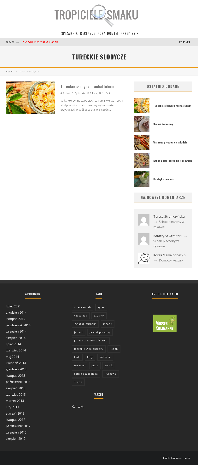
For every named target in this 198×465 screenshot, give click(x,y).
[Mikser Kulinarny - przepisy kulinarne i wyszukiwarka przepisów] (165, 331)
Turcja (78, 382)
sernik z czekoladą (86, 373)
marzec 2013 (15, 401)
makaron (105, 357)
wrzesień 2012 (16, 432)
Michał (66, 93)
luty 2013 (12, 407)
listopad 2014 (15, 319)
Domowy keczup (171, 260)
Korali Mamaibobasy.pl (169, 255)
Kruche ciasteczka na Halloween (172, 161)
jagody (107, 324)
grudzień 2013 (16, 369)
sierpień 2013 (15, 388)
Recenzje (87, 33)
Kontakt (77, 406)
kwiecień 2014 (16, 363)
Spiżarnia (69, 33)
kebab (114, 348)
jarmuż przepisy (100, 332)
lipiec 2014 (13, 344)
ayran (101, 307)
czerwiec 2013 (16, 394)
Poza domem (108, 33)
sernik (109, 365)
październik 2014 (18, 325)
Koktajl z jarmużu (163, 179)
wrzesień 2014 (16, 331)
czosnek (99, 315)
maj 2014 (12, 357)
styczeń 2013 (15, 413)
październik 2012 (18, 426)
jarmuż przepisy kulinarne (90, 340)
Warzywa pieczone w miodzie (40, 42)
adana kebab (82, 307)
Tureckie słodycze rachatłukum (87, 86)
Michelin (79, 365)
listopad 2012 (15, 419)
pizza (94, 365)
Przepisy (128, 33)
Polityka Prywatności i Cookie (176, 458)
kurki (77, 357)
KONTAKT (184, 42)
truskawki (111, 373)
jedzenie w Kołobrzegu (88, 348)
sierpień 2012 (15, 438)
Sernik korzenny (163, 124)
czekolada (80, 315)
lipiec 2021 (13, 306)
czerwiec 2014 (16, 350)
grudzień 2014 (16, 312)
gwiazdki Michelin (85, 324)
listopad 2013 (15, 375)
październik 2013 (18, 382)
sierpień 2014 (15, 338)
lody (90, 357)
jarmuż (78, 332)
